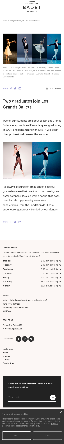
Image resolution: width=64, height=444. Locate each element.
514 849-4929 (15, 325)
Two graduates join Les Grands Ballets (24, 21)
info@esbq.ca (15, 329)
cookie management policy (28, 426)
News (5, 21)
